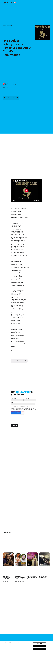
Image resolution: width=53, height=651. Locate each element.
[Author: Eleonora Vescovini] (28, 564)
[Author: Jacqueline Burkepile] (4, 564)
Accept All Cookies (39, 648)
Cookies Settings (39, 643)
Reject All (39, 646)
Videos (11, 25)
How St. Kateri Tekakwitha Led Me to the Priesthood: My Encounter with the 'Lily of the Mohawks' (20, 579)
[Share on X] (13, 98)
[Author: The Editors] (4, 84)
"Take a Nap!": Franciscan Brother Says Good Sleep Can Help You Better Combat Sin (7, 579)
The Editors (7, 83)
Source (12, 346)
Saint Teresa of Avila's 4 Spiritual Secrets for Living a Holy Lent (32, 577)
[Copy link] (17, 98)
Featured (4, 25)
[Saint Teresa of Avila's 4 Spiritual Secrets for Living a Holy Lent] (32, 559)
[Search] (47, 2)
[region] (26, 646)
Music (8, 25)
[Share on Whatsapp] (9, 98)
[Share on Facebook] (5, 98)
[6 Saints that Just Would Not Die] (44, 559)
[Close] (51, 646)
